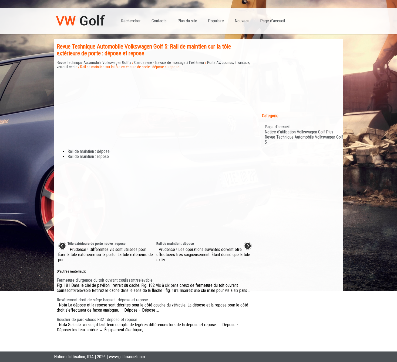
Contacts (159, 20)
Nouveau (242, 20)
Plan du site (187, 20)
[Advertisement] (155, 106)
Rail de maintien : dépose (89, 151)
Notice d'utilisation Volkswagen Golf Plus (299, 132)
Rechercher (131, 20)
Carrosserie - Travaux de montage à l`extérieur (169, 62)
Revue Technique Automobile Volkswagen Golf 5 (94, 62)
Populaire (216, 20)
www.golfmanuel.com (127, 356)
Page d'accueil (272, 20)
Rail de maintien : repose (88, 156)
